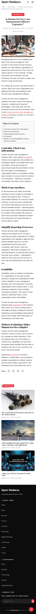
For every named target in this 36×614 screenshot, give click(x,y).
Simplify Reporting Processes (14, 134)
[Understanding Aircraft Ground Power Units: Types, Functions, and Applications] (18, 430)
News (3, 510)
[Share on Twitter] (9, 371)
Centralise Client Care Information (16, 129)
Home (3, 7)
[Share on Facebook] (13, 371)
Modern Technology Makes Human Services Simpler (16, 140)
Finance (4, 521)
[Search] (28, 2)
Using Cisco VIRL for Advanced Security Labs (16, 474)
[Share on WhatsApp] (22, 371)
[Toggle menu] (33, 2)
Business (4, 515)
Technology (11, 7)
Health (3, 547)
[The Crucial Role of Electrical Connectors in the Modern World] (18, 400)
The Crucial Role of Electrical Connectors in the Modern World (18, 414)
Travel (3, 553)
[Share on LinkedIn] (18, 371)
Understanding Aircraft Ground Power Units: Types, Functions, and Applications (18, 444)
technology (14, 355)
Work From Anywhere (11, 131)
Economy (4, 526)
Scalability (8, 136)
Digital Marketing (6, 537)
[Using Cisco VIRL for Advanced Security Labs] (18, 460)
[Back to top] (31, 609)
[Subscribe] (32, 601)
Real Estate (5, 531)
